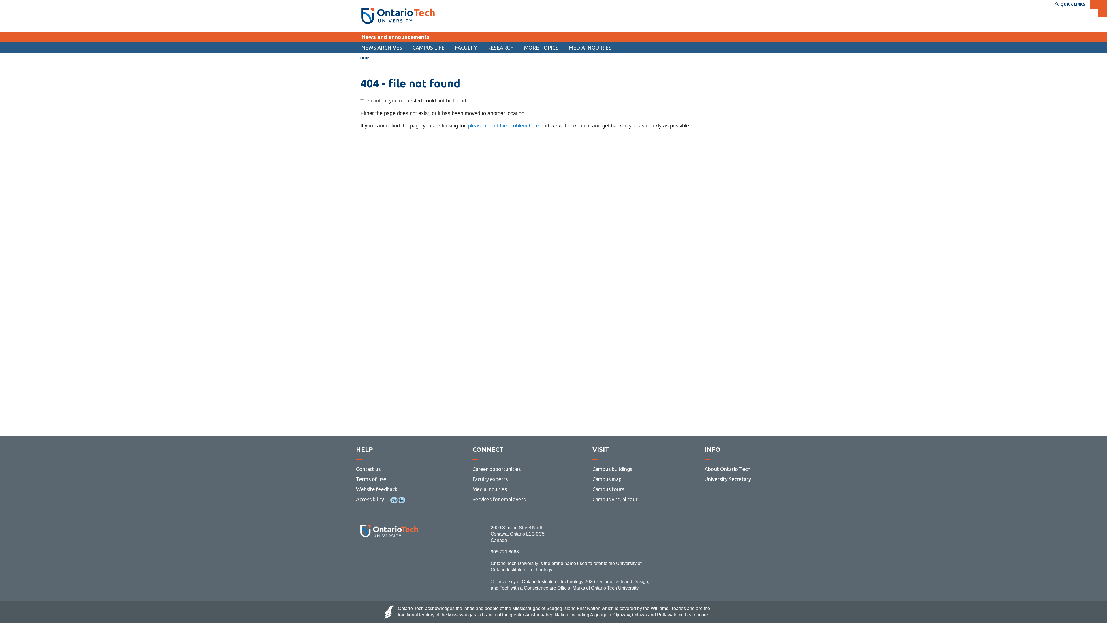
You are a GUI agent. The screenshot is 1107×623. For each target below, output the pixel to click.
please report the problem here (503, 126)
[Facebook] (363, 553)
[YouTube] (415, 553)
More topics (541, 47)
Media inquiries (590, 47)
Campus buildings (612, 469)
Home (366, 58)
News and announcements (395, 37)
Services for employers (499, 499)
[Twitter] (376, 553)
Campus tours (608, 489)
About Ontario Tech (727, 469)
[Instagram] (389, 553)
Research (500, 47)
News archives (381, 47)
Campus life (429, 47)
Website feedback (376, 489)
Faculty (466, 47)
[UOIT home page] (398, 15)
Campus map (607, 479)
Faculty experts (490, 479)
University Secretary (728, 479)
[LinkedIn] (402, 553)
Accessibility (370, 499)
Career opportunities (496, 469)
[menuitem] (381, 47)
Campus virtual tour (615, 499)
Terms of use (371, 479)
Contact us (368, 469)
